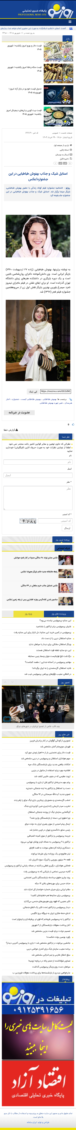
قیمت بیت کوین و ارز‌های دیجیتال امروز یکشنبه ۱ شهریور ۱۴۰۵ (24, 112)
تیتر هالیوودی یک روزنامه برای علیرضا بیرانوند (50, 854)
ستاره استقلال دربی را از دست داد (56, 638)
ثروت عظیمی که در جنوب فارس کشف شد (52, 776)
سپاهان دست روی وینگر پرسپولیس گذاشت (51, 967)
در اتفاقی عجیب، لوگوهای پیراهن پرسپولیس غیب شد (47, 674)
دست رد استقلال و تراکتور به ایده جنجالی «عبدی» (48, 788)
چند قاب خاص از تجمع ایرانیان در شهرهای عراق (38, 726)
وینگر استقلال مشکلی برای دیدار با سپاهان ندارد (50, 644)
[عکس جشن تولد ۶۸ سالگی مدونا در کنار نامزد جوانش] (65, 560)
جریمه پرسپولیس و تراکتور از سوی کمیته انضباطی (48, 836)
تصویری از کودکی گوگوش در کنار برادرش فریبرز (50, 741)
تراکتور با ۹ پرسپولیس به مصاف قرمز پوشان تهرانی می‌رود (45, 842)
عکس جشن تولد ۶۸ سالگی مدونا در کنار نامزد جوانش (36, 558)
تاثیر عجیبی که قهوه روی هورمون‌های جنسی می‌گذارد (47, 901)
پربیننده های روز (59, 614)
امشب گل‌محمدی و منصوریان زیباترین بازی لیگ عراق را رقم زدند (42, 800)
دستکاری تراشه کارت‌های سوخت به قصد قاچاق (49, 848)
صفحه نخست (66, 133)
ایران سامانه (32, 1122)
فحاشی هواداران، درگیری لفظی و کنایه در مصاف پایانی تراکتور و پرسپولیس (37, 866)
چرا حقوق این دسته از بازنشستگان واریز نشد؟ (50, 818)
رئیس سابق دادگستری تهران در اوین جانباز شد (50, 830)
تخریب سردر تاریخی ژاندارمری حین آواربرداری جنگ (47, 806)
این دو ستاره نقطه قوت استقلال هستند (53, 650)
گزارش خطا (9, 430)
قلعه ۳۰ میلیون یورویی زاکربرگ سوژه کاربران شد (49, 860)
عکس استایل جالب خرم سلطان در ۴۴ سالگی (39, 586)
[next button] (5, 682)
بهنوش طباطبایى (49, 399)
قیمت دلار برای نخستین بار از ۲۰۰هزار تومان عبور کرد (47, 753)
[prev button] (12, 682)
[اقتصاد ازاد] (38, 1083)
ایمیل (69, 469)
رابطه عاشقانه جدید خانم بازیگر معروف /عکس (39, 572)
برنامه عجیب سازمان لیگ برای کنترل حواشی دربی (48, 949)
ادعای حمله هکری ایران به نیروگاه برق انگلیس (50, 913)
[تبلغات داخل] (38, 998)
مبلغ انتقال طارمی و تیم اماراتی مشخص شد (51, 955)
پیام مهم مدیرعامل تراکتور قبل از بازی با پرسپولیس (48, 782)
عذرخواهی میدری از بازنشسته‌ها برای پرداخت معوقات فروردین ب (41, 973)
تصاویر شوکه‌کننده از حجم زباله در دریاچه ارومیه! (49, 961)
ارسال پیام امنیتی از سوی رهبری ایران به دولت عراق (47, 824)
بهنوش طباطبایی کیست (31, 399)
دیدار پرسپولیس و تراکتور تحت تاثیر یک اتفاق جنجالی (46, 907)
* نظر (69, 482)
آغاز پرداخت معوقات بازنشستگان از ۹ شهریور (51, 925)
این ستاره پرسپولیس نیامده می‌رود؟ (55, 620)
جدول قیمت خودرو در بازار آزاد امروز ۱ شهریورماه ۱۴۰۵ (25, 90)
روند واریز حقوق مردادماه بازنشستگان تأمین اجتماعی (47, 877)
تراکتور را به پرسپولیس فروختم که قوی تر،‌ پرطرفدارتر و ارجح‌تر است (41, 919)
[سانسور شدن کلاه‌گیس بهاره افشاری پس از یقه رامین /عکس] (65, 602)
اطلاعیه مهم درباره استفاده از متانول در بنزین (50, 770)
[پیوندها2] (38, 1037)
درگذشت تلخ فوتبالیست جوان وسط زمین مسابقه (49, 656)
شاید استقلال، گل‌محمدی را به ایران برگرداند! (51, 668)
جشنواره (15, 399)
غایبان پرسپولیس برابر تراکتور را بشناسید (53, 626)
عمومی (55, 133)
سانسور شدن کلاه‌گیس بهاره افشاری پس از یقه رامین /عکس (32, 599)
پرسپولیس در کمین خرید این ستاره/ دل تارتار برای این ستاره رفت (42, 632)
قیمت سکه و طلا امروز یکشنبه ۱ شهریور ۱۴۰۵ (25, 69)
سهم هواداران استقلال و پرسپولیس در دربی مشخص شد (45, 758)
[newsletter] (19, 412)
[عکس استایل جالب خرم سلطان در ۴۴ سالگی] (65, 588)
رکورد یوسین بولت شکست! (58, 937)
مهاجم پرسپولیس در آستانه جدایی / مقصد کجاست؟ (48, 662)
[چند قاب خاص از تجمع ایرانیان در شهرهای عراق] (38, 710)
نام (70, 455)
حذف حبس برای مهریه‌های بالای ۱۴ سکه (52, 883)
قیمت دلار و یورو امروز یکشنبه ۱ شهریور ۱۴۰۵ (24, 47)
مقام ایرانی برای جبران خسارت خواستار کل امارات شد (47, 889)
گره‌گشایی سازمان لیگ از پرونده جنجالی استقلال (49, 812)
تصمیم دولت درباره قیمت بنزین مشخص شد (50, 931)
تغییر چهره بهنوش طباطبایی (51, 403)
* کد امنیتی (67, 514)
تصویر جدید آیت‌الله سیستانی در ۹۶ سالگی (51, 794)
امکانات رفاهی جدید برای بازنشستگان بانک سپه (49, 764)
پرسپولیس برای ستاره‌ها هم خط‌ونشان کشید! (50, 895)
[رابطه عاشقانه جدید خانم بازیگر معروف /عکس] (65, 574)
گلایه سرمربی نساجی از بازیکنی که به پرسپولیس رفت (47, 872)
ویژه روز (28, 614)
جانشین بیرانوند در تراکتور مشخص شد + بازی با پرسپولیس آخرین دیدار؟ (38, 943)
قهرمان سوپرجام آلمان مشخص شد (55, 747)
